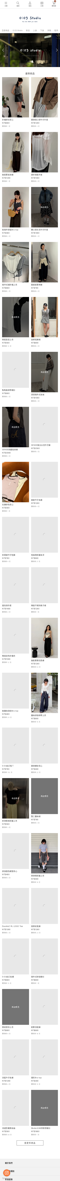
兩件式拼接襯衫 (37, 999)
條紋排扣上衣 (7, 1054)
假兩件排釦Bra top (10, 230)
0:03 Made (18, 30)
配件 (56, 30)
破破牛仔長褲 (36, 504)
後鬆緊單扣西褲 (37, 669)
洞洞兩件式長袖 (37, 394)
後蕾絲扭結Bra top (10, 724)
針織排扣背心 (7, 120)
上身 (35, 30)
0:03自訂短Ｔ (8, 779)
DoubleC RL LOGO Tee (12, 944)
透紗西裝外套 (36, 175)
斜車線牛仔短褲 (8, 559)
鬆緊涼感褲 (36, 1054)
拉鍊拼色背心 (7, 504)
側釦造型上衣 (7, 339)
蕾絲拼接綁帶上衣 (38, 724)
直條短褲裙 (36, 339)
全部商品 (5, 30)
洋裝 (49, 30)
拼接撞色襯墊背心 (9, 889)
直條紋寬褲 (36, 944)
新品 (28, 30)
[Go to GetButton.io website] (6, 1178)
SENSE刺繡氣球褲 (10, 449)
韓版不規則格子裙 (38, 614)
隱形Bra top (36, 1109)
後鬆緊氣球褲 (7, 175)
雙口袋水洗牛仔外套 (39, 230)
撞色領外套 (7, 614)
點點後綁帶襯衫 (8, 394)
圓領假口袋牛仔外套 (39, 120)
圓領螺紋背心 (36, 779)
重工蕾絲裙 (36, 834)
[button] (26, 64)
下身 (42, 30)
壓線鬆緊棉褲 (36, 285)
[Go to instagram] (6, 1172)
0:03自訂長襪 (8, 999)
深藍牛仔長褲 (7, 1109)
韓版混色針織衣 (8, 669)
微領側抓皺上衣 (37, 889)
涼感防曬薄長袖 (8, 1164)
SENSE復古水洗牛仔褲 (41, 449)
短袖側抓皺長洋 (37, 559)
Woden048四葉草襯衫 (41, 1164)
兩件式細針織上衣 (9, 285)
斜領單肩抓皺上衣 (9, 834)
